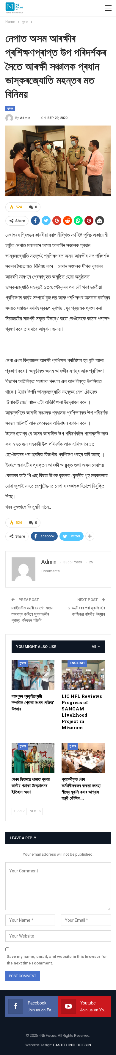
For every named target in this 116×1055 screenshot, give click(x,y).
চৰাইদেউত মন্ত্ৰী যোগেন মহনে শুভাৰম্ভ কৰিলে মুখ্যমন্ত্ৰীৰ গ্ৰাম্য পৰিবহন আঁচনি (32, 614)
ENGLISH (77, 663)
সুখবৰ (10, 108)
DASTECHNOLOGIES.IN (72, 1045)
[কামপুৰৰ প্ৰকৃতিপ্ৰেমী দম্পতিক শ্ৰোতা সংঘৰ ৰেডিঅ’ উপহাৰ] (33, 675)
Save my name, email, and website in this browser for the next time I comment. (57, 959)
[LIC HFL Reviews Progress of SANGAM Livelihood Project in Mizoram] (83, 675)
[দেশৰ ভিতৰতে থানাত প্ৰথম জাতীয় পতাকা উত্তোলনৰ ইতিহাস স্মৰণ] (33, 758)
